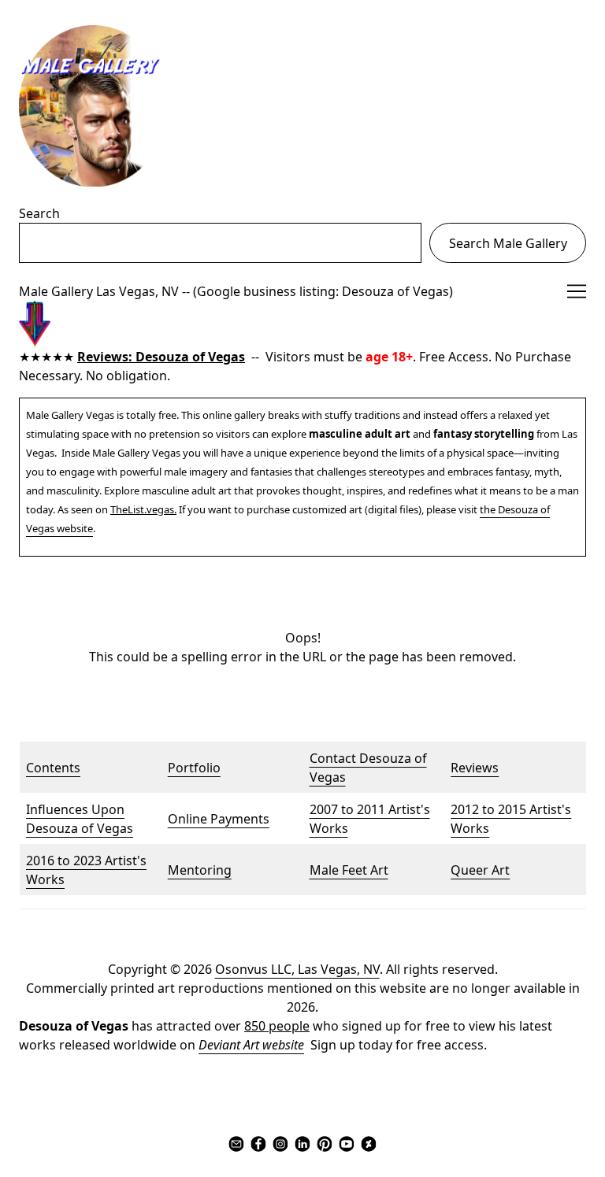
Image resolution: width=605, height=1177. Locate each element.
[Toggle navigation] (576, 291)
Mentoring (200, 870)
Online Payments (218, 818)
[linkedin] (302, 1144)
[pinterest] (324, 1144)
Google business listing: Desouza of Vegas (323, 291)
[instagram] (280, 1144)
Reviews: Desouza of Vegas (161, 356)
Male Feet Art (349, 870)
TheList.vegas (142, 509)
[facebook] (258, 1144)
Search (39, 213)
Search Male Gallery (508, 243)
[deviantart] (369, 1144)
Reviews (475, 767)
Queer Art (480, 870)
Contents (53, 767)
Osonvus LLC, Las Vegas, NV (297, 969)
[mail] (236, 1144)
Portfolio (194, 767)
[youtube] (346, 1144)
